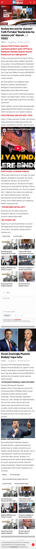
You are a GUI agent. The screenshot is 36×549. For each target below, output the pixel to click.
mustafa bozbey (17, 236)
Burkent (4, 474)
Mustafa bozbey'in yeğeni (21, 483)
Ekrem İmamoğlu (15, 474)
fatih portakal (6, 236)
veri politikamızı (13, 547)
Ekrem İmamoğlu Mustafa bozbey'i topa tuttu (15, 479)
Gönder (7, 315)
